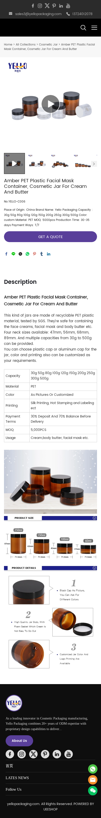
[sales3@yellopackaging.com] (10, 14)
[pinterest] (54, 5)
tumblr (41, 254)
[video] (50, 104)
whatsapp (27, 254)
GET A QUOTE (50, 237)
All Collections (25, 44)
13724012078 (82, 14)
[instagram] (40, 5)
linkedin (48, 254)
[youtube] (68, 5)
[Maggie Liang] (92, 769)
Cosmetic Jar (48, 44)
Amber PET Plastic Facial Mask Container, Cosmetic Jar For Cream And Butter (49, 46)
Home (8, 44)
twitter (20, 254)
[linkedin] (61, 5)
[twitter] (47, 5)
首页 (9, 766)
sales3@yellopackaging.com (38, 14)
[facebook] (33, 5)
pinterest (34, 254)
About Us (19, 741)
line (13, 254)
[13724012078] (68, 14)
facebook (6, 254)
